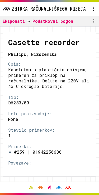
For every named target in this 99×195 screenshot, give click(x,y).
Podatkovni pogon (52, 21)
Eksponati (14, 21)
